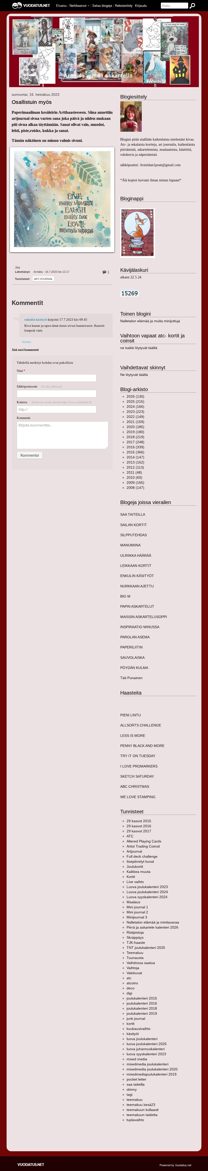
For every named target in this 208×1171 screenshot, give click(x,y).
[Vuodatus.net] (31, 1164)
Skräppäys (135, 937)
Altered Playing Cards (144, 841)
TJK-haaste (136, 942)
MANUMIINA (130, 545)
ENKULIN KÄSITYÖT (137, 576)
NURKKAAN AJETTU (137, 586)
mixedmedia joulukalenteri (147, 1064)
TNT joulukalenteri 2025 (146, 948)
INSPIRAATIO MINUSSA (139, 627)
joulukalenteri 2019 (142, 1013)
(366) (135, 452)
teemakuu (135, 1100)
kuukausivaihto (138, 1029)
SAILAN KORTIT (133, 525)
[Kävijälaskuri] (129, 293)
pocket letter (136, 1079)
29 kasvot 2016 (139, 826)
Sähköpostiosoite (39, 386)
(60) (134, 477)
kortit (130, 1024)
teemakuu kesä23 (141, 1105)
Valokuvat (134, 973)
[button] (89, 5)
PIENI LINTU (130, 715)
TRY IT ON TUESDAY (137, 756)
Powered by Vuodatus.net (175, 1165)
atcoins (132, 983)
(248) (135, 442)
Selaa (102, 5)
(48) (134, 472)
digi (129, 993)
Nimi (21, 370)
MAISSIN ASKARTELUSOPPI (143, 617)
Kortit (131, 877)
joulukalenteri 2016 (142, 1003)
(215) (135, 401)
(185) (135, 427)
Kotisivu (54, 402)
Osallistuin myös (32, 102)
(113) (135, 467)
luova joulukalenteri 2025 (147, 1044)
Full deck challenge (142, 856)
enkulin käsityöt (35, 319)
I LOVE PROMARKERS (139, 766)
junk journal (136, 1018)
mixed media (137, 1059)
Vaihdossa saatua (141, 963)
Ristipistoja (135, 932)
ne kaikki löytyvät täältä (138, 348)
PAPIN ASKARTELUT (137, 606)
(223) (135, 412)
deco (130, 988)
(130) (135, 396)
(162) (135, 462)
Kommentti (23, 417)
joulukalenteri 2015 (142, 998)
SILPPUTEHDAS (133, 535)
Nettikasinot (78, 5)
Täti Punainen (131, 678)
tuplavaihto (135, 1120)
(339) (135, 447)
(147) (135, 457)
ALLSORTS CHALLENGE (140, 725)
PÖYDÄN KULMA (134, 668)
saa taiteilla (136, 1084)
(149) (135, 417)
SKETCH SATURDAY (137, 776)
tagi (129, 1094)
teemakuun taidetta (142, 1115)
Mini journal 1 (137, 907)
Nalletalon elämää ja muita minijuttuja (150, 321)
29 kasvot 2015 (139, 821)
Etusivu (61, 5)
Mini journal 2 (137, 912)
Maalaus (133, 902)
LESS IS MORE (132, 736)
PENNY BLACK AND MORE (142, 746)
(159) (135, 422)
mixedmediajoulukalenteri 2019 (152, 1074)
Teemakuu (135, 953)
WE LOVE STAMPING (137, 797)
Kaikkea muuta (138, 872)
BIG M (125, 596)
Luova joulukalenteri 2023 (147, 887)
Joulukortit (135, 867)
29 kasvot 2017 (139, 831)
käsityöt (133, 1034)
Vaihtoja (133, 968)
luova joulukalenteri (142, 1039)
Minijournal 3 (137, 917)
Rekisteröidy (123, 5)
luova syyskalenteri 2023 (146, 1054)
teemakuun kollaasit (143, 1110)
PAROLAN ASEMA (135, 637)
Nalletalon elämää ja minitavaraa (153, 922)
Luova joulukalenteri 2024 (147, 892)
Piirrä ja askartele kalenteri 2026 (152, 927)
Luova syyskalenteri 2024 (147, 897)
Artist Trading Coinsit (143, 846)
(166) (135, 407)
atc (129, 978)
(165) (135, 483)
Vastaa (26, 341)
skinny (132, 1089)
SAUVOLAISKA (132, 658)
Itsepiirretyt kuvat (140, 861)
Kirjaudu (141, 5)
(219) (135, 437)
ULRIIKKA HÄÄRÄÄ (135, 555)
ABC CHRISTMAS (134, 786)
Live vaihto (135, 882)
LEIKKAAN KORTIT (135, 566)
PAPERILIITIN (131, 647)
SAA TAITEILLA (132, 514)
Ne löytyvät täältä (134, 375)
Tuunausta (135, 958)
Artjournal (43, 278)
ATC (130, 836)
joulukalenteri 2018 (142, 1008)
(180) (135, 432)
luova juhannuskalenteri (146, 1049)
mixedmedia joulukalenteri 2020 (152, 1069)
